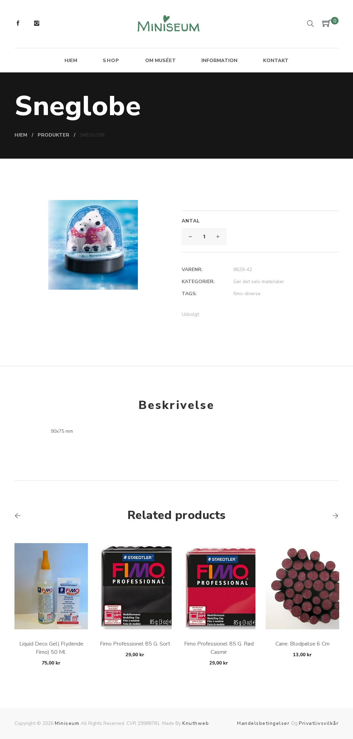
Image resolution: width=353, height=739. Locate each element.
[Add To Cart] (51, 613)
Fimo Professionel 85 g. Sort (135, 644)
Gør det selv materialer (258, 281)
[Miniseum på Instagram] (36, 24)
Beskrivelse (176, 405)
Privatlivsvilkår (319, 723)
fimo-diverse (247, 293)
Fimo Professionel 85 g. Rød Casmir (219, 648)
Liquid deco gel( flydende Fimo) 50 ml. (51, 648)
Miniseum (67, 723)
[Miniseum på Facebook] (17, 24)
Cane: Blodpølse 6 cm (302, 644)
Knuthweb (195, 723)
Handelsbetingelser (263, 723)
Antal (191, 221)
